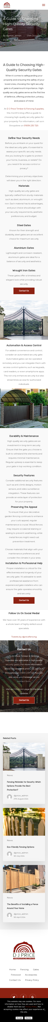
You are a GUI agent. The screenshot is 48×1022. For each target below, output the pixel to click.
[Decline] (44, 1010)
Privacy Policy (32, 980)
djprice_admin (13, 35)
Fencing (24, 969)
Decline (28, 1018)
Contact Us (15, 980)
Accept (19, 1018)
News (17, 40)
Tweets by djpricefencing (24, 636)
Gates (36, 969)
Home (12, 969)
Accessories (31, 975)
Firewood (16, 975)
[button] (43, 5)
